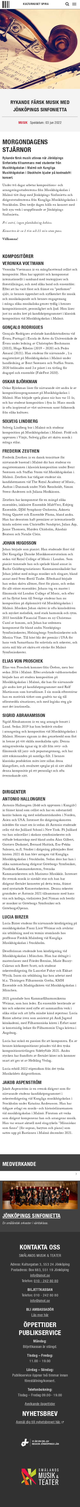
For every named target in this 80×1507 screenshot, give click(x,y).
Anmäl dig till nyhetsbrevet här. (40, 1422)
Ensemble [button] (14, 1175)
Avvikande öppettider (40, 1403)
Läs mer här (39, 1315)
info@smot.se (40, 1275)
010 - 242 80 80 (46, 1280)
